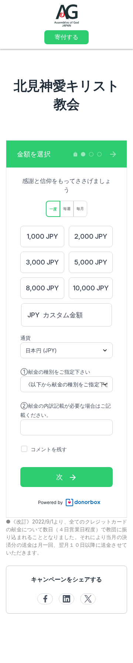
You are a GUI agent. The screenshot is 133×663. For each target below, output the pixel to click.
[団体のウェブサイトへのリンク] (66, 15)
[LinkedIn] (66, 598)
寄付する (66, 37)
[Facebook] (45, 598)
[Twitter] (88, 598)
